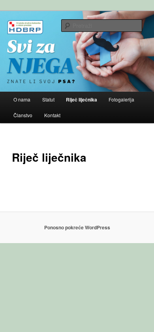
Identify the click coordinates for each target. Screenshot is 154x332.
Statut (48, 99)
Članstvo (22, 115)
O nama (21, 99)
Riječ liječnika (81, 99)
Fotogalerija (121, 99)
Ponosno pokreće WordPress (77, 227)
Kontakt (52, 115)
